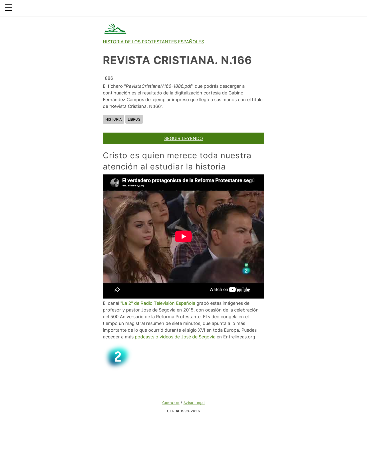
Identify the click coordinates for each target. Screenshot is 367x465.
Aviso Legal (194, 403)
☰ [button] (8, 7)
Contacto (171, 403)
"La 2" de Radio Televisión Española (157, 303)
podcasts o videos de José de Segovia (175, 336)
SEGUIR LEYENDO (183, 138)
